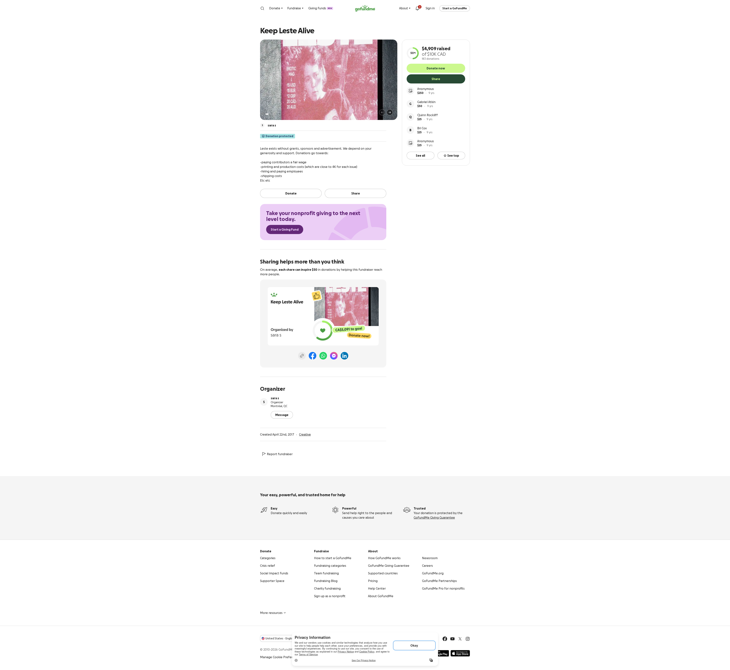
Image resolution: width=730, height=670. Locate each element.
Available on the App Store (460, 653)
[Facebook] (312, 356)
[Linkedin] (344, 356)
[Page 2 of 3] (270, 114)
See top (453, 155)
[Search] (262, 8)
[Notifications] (417, 8)
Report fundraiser (280, 454)
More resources (271, 612)
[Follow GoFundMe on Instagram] (467, 639)
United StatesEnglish (279, 638)
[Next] (390, 112)
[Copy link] (302, 356)
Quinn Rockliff (427, 115)
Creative (305, 434)
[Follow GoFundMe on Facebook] (445, 639)
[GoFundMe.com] (365, 8)
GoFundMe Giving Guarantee (434, 517)
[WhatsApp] (323, 356)
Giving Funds (320, 8)
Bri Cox (422, 128)
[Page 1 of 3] (266, 114)
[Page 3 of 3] (273, 114)
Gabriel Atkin (426, 102)
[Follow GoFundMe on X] (460, 639)
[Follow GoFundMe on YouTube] (452, 639)
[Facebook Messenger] (334, 356)
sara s (275, 398)
